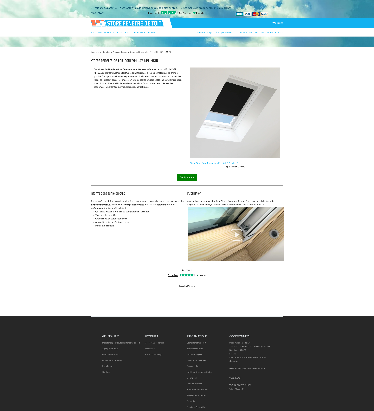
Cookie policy (193, 366)
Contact (279, 32)
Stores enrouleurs (195, 348)
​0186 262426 (97, 13)
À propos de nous (120, 52)
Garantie (191, 401)
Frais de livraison (194, 383)
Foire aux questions (249, 32)
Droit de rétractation (196, 407)
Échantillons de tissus (145, 32)
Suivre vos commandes (197, 389)
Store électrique (205, 32)
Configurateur (187, 177)
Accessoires (150, 348)
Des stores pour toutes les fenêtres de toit (121, 342)
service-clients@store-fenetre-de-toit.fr (247, 368)
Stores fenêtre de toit (139, 52)
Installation (267, 32)
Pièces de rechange (153, 354)
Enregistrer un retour (196, 395)
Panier (279, 23)
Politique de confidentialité (199, 372)
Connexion (192, 378)
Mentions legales (194, 354)
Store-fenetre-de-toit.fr (100, 52)
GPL (162, 52)
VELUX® (154, 52)
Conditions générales (196, 360)
